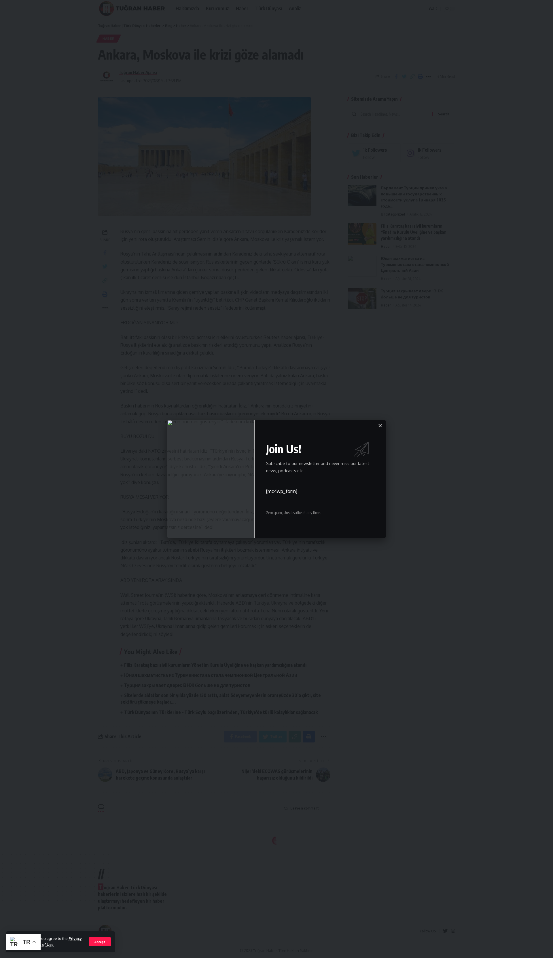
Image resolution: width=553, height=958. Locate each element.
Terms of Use (42, 944)
